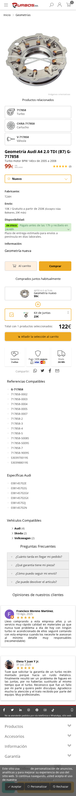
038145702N (19, 508)
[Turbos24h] (25, 5)
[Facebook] (4, 710)
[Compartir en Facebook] (50, 371)
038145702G (19, 488)
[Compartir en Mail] (57, 371)
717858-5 (17, 433)
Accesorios (14, 736)
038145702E (19, 483)
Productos (14, 726)
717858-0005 (19, 409)
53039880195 (19, 462)
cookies (25, 768)
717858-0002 (19, 394)
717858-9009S (20, 453)
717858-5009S (20, 443)
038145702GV (19, 493)
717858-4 (17, 428)
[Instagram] (29, 710)
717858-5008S (20, 438)
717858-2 (17, 418)
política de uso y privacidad (35, 780)
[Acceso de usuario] (59, 5)
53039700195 (19, 458)
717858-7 (17, 448)
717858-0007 (19, 414)
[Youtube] (45, 710)
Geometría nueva (18, 251)
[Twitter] (12, 710)
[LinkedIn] (20, 710)
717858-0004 (19, 404)
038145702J (18, 503)
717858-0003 (19, 399)
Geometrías (23, 15)
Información (16, 746)
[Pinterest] (37, 710)
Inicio (7, 15)
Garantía (12, 756)
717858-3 (17, 423)
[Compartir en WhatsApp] (36, 371)
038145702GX (19, 498)
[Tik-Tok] (53, 710)
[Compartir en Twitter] (43, 371)
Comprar (55, 266)
